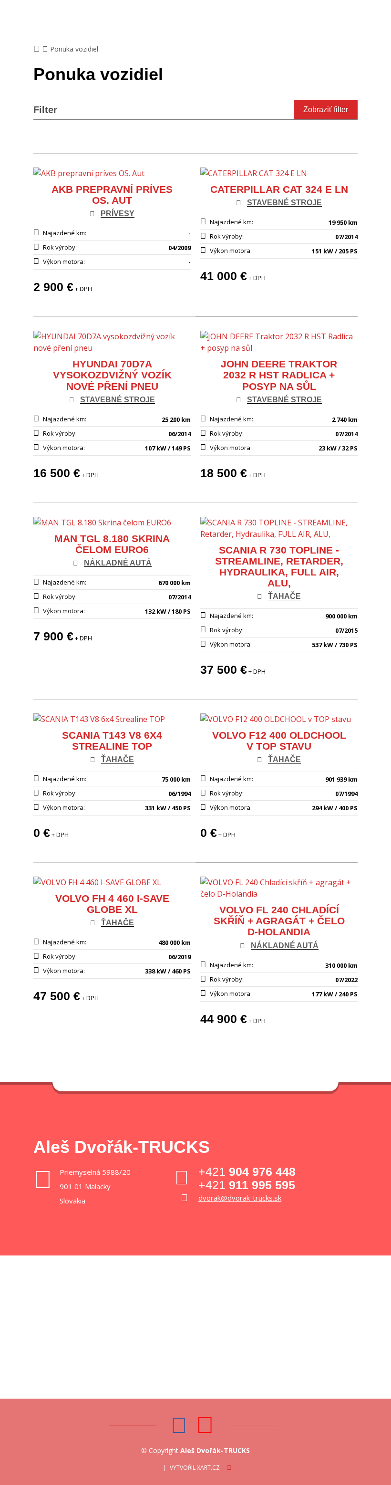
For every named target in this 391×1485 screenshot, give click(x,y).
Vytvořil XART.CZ (195, 1468)
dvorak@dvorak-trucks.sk (239, 1198)
